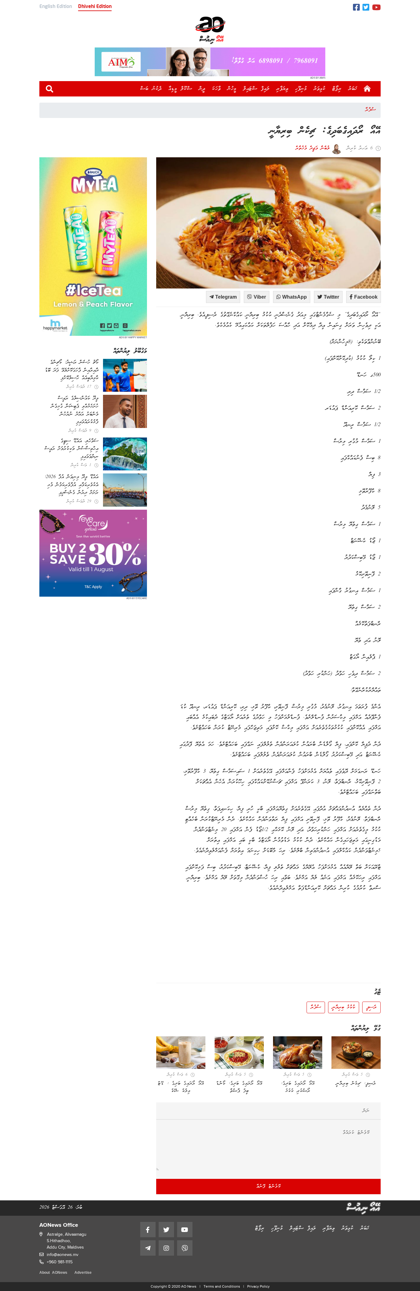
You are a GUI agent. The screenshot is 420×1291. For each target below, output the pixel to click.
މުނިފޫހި (301, 88)
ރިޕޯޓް (337, 88)
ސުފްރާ (370, 110)
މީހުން (232, 88)
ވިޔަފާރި (282, 88)
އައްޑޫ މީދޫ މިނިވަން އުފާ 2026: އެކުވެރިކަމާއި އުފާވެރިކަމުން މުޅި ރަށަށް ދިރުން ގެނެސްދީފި (71, 484)
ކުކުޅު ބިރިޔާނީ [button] (343, 1007)
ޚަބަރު (352, 88)
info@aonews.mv (62, 1254)
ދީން (202, 88)
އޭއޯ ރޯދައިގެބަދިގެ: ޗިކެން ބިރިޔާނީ (325, 131)
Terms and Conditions (222, 1286)
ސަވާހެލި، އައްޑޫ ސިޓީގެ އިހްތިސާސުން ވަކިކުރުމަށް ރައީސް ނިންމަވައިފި (71, 449)
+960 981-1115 (60, 1262)
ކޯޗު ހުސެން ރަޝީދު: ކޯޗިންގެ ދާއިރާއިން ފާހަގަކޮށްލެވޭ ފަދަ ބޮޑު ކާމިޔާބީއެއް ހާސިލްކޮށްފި (71, 370)
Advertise (83, 1273)
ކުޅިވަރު (320, 88)
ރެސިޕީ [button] (371, 1007)
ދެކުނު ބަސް (151, 88)
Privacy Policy (258, 1286)
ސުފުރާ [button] (316, 1007)
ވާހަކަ (216, 88)
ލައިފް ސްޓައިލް (256, 88)
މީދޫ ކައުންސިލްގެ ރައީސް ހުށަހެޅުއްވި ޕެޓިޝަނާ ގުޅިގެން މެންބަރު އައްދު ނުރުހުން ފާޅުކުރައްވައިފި (74, 410)
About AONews (53, 1273)
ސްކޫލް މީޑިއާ (180, 88)
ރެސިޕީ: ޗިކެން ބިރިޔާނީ (356, 1083)
